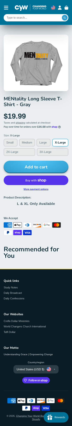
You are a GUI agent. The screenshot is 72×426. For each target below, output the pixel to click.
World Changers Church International (25, 326)
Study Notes (11, 287)
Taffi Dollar (10, 332)
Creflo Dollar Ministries (17, 321)
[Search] (65, 18)
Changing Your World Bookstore (34, 416)
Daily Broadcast (13, 292)
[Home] (30, 8)
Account (60, 8)
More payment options (36, 189)
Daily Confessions (14, 298)
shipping (20, 122)
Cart (66, 8)
